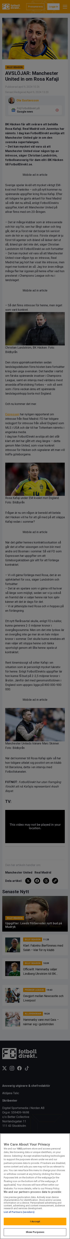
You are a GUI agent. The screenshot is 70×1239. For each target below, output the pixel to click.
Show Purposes (35, 1232)
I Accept (35, 1221)
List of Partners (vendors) (19, 1212)
